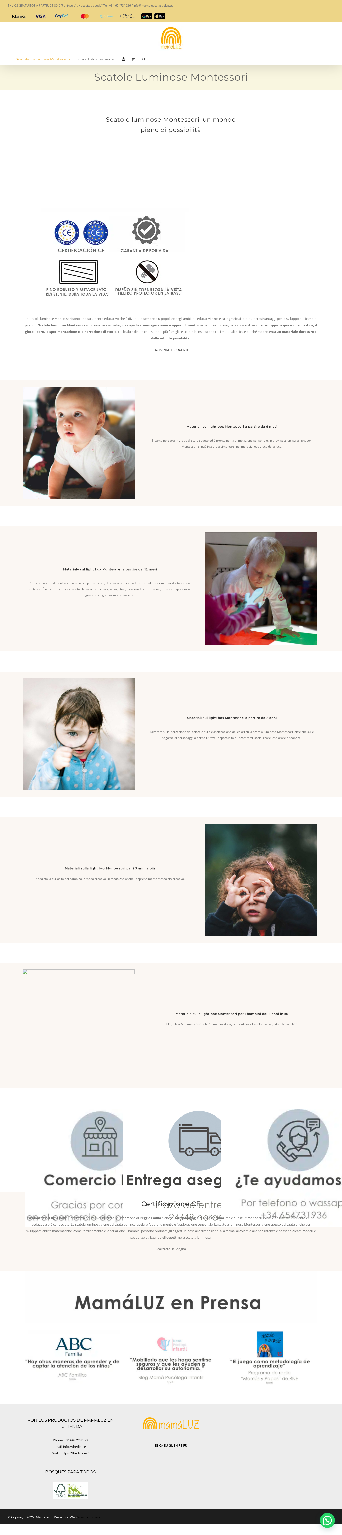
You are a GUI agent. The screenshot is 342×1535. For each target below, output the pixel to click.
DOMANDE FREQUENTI (171, 349)
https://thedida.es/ (75, 1453)
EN (176, 1445)
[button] (144, 59)
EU (166, 1445)
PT (180, 1445)
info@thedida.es (75, 1446)
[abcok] (72, 1332)
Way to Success (88, 1517)
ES (156, 1445)
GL (171, 1445)
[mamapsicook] (171, 1332)
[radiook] (269, 1332)
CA (161, 1445)
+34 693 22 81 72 (76, 1440)
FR (185, 1445)
